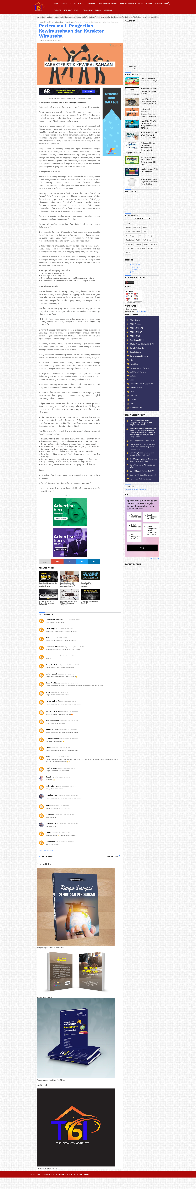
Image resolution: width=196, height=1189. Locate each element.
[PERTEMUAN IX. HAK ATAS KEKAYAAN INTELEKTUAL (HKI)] (132, 136)
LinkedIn (133, 376)
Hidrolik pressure (52, 795)
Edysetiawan (50, 842)
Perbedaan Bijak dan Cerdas (140, 479)
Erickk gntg (50, 629)
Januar (48, 748)
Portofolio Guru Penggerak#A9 (142, 384)
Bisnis (46, 22)
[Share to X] (82, 561)
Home (41, 22)
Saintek (145, 244)
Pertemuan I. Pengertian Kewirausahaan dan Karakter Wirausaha (71, 31)
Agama (128, 227)
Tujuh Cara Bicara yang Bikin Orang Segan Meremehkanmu (48, 584)
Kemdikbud (134, 364)
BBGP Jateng (135, 320)
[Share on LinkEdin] (94, 561)
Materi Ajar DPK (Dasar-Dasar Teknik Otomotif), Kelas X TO (149, 101)
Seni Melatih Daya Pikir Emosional (143, 475)
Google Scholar (136, 352)
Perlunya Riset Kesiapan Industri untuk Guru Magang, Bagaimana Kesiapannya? (142, 447)
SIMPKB (133, 400)
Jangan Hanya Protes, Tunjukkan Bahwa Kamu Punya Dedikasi (149, 181)
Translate (142, 311)
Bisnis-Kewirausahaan (56, 22)
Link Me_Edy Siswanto (138, 372)
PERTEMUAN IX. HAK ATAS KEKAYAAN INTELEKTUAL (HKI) (149, 135)
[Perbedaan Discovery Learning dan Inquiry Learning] (132, 91)
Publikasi (138, 244)
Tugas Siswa (130, 248)
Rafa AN (48, 777)
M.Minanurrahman (52, 739)
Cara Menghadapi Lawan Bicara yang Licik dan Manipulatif (142, 454)
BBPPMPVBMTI (136, 328)
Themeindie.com (71, 1174)
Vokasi (132, 392)
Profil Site (129, 244)
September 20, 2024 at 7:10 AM (64, 842)
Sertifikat (154, 244)
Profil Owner (147, 240)
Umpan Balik (141, 248)
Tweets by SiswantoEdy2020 (136, 489)
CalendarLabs (133, 68)
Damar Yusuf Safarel (53, 683)
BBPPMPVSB (135, 336)
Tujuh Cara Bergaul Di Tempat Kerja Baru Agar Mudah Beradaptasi (68, 584)
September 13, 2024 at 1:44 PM (66, 786)
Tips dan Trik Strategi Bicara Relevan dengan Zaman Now (46, 603)
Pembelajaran (69, 22)
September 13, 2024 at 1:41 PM (60, 692)
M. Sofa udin (50, 814)
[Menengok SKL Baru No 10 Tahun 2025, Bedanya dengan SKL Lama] (132, 160)
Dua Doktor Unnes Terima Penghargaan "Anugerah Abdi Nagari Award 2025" (141, 422)
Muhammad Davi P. (52, 701)
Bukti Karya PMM (136, 340)
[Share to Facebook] (70, 561)
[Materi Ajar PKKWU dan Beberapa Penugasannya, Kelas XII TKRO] (132, 124)
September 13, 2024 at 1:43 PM (60, 748)
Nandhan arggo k (52, 768)
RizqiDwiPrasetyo (52, 720)
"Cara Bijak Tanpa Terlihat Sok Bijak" (89, 602)
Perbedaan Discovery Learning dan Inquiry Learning (149, 91)
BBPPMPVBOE (136, 332)
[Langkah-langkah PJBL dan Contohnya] (132, 172)
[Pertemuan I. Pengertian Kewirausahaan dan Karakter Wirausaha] (132, 112)
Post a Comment (46, 851)
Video (128, 253)
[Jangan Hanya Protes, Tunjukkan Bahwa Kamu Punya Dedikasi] (132, 182)
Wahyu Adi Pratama (53, 665)
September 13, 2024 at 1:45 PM (59, 805)
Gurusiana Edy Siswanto (139, 356)
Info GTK (133, 396)
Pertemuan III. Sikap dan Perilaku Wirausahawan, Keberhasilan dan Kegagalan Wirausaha (141, 148)
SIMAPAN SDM (136, 408)
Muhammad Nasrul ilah (54, 620)
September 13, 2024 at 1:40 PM (74, 647)
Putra (48, 805)
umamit (48, 757)
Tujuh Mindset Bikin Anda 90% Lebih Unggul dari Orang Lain (68, 603)
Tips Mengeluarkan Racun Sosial (142, 441)
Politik (138, 240)
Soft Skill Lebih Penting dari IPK (142, 471)
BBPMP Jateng (136, 324)
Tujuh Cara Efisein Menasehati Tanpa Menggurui (87, 584)
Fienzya (48, 833)
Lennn (48, 692)
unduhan (150, 248)
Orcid (132, 380)
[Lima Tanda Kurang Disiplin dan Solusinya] (132, 81)
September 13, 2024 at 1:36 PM (71, 620)
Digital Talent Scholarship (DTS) (142, 344)
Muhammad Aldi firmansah (55, 647)
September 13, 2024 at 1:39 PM (63, 629)
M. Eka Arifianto (51, 786)
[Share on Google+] (57, 561)
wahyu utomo (50, 656)
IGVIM (132, 360)
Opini (141, 236)
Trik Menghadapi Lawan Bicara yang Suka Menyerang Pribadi (143, 460)
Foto (144, 232)
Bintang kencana (52, 729)
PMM (132, 404)
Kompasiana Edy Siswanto (140, 368)
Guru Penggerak (131, 236)
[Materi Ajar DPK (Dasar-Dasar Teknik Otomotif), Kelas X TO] (132, 102)
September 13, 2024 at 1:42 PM (68, 701)
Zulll (47, 638)
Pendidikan (130, 240)
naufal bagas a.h (51, 674)
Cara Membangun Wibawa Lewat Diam (142, 466)
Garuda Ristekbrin (137, 348)
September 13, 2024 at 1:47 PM (61, 833)
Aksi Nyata (137, 227)
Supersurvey (154, 558)
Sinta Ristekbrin (136, 388)
